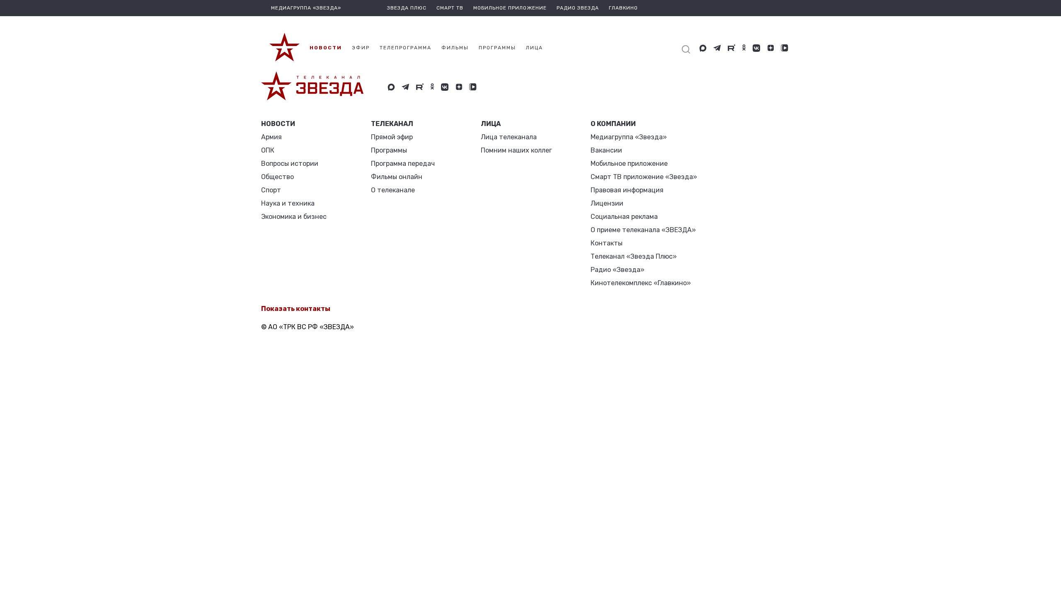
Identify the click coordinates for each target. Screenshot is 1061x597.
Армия (271, 137)
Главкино (623, 8)
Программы (389, 150)
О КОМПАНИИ (613, 124)
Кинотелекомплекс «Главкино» (641, 283)
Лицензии (607, 203)
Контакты (607, 243)
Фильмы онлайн (396, 177)
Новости (278, 124)
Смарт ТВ (449, 8)
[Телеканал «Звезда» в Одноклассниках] (744, 48)
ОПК (267, 150)
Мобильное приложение (510, 8)
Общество (277, 177)
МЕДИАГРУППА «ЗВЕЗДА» (306, 8)
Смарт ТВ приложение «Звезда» (644, 177)
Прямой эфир (392, 137)
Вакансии (606, 150)
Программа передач (403, 163)
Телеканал (392, 124)
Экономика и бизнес (294, 217)
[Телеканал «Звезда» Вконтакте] (756, 48)
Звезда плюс (406, 8)
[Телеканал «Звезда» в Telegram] (717, 48)
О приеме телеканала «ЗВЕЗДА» (643, 230)
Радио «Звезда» (617, 270)
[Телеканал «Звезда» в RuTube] (731, 48)
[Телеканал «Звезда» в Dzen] (770, 48)
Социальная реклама (624, 217)
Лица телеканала (509, 137)
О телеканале (393, 190)
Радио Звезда (578, 8)
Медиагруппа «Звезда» (629, 137)
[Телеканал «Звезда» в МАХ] (703, 48)
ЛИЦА (491, 124)
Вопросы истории (289, 163)
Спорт (271, 190)
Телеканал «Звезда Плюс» (634, 256)
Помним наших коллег (516, 150)
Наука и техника (288, 203)
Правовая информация (627, 190)
